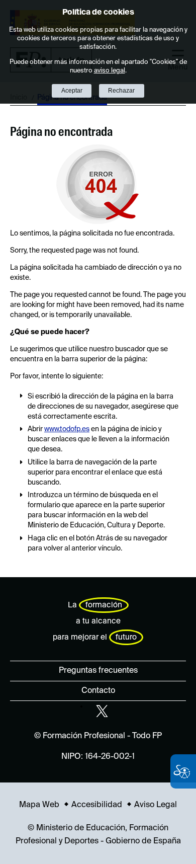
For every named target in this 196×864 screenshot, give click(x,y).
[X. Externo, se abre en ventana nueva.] (102, 711)
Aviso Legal (155, 805)
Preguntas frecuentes (98, 671)
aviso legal (109, 70)
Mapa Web (39, 805)
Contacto (98, 691)
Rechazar (121, 90)
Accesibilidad (96, 805)
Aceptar (71, 90)
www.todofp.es (66, 429)
